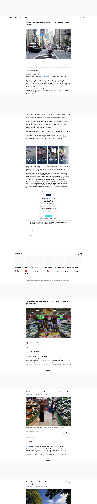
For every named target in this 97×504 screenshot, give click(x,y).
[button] (79, 17)
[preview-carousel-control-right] (69, 155)
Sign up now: (28, 27)
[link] (18, 17)
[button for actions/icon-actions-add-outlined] (37, 343)
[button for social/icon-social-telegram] (64, 65)
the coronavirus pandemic (45, 76)
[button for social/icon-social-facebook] (67, 65)
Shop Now (19, 276)
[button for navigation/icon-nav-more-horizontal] (69, 65)
